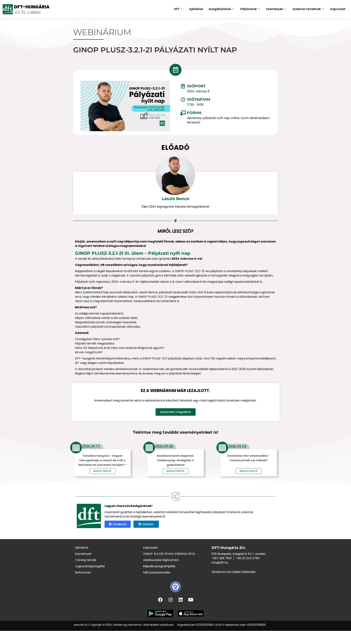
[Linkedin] (180, 599)
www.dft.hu (81, 625)
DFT (177, 9)
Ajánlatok (196, 9)
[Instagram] (170, 599)
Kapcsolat (338, 9)
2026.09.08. (164, 446)
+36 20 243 (244, 558)
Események (274, 9)
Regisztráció (176, 471)
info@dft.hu (220, 562)
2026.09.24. (237, 446)
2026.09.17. (91, 446)
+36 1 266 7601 (222, 558)
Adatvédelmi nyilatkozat (159, 625)
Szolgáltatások (220, 9)
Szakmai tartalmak (306, 9)
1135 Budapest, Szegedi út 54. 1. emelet (239, 554)
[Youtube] (190, 599)
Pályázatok (248, 9)
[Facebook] (160, 599)
